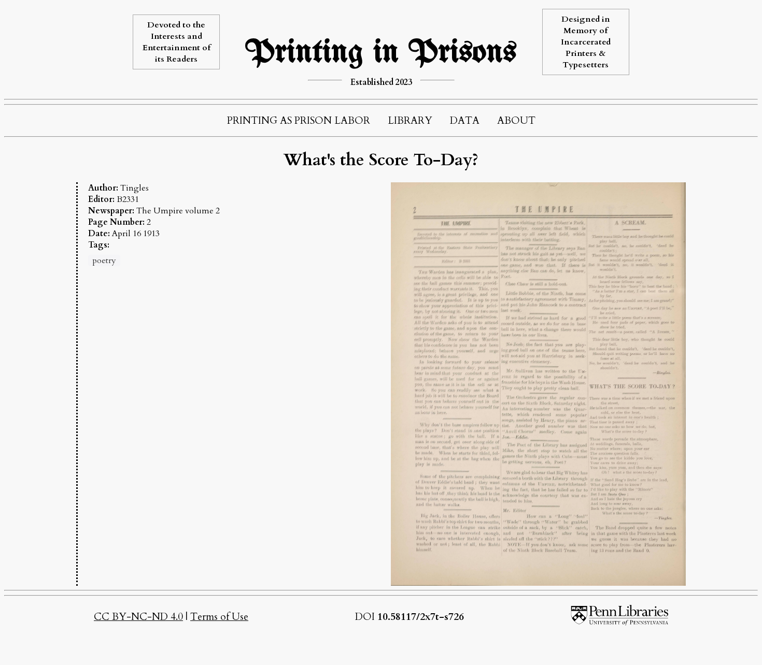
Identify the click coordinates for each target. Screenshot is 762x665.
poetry (104, 260)
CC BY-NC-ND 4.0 (138, 617)
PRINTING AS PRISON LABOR (298, 120)
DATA (464, 120)
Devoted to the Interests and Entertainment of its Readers (176, 42)
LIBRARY (410, 120)
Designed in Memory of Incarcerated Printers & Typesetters (586, 41)
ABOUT (516, 120)
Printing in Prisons (381, 53)
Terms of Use (219, 617)
